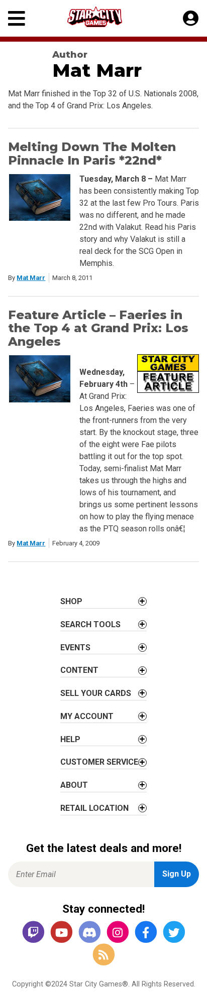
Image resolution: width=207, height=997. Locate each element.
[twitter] (174, 933)
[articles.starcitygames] (103, 955)
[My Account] (190, 19)
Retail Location (94, 808)
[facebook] (146, 933)
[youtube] (61, 933)
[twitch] (33, 933)
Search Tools (90, 624)
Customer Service (99, 762)
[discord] (89, 933)
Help (70, 739)
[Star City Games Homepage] (104, 17)
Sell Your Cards (95, 693)
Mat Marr (31, 277)
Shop (71, 601)
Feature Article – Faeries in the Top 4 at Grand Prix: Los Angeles (98, 328)
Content (79, 670)
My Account (87, 716)
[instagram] (118, 933)
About (74, 785)
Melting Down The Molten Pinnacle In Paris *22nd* (92, 153)
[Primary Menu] (16, 18)
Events (75, 647)
